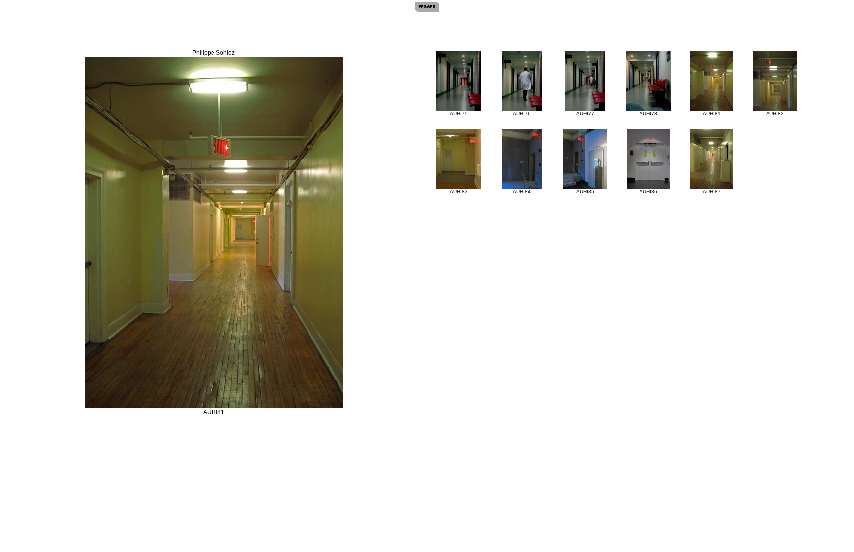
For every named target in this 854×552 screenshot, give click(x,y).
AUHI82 (775, 113)
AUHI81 (712, 113)
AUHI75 (459, 113)
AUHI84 (522, 191)
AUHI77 (585, 113)
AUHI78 (648, 113)
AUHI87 (712, 191)
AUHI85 (585, 191)
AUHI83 (459, 191)
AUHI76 (522, 113)
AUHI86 (648, 191)
